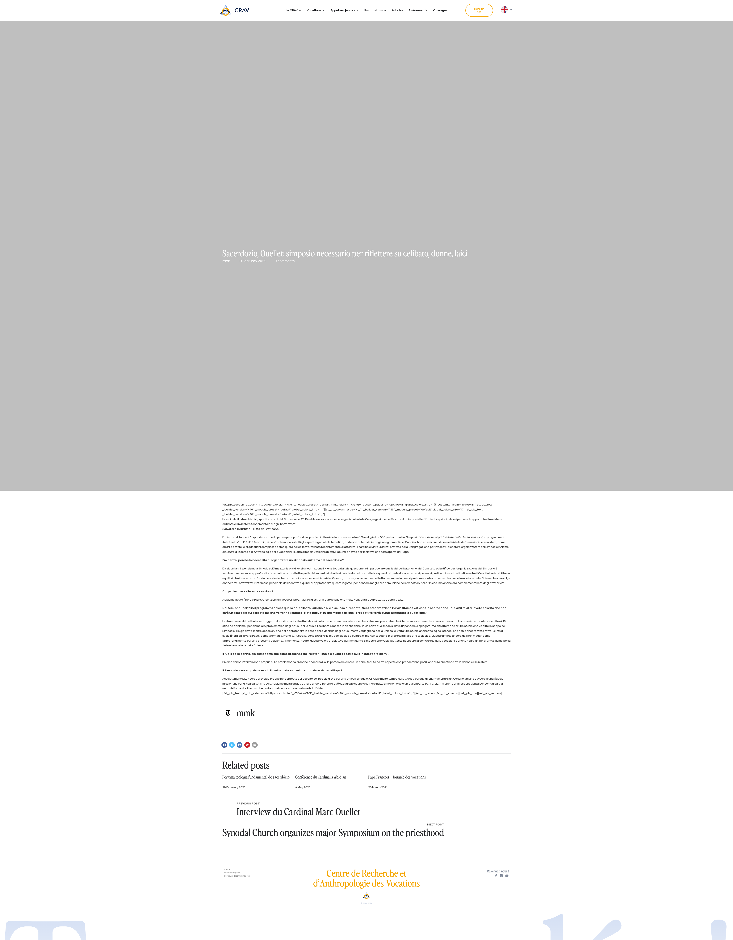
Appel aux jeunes (342, 10)
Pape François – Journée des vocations (397, 776)
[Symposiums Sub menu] (385, 10)
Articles (397, 10)
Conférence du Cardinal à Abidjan (320, 776)
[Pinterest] (247, 745)
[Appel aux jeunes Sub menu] (357, 10)
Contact (228, 869)
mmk (246, 712)
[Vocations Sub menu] (324, 10)
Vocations (314, 10)
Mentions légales (232, 872)
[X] (232, 745)
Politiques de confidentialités (237, 876)
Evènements (418, 10)
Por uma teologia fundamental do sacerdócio (256, 776)
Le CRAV (292, 10)
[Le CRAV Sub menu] (300, 10)
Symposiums (373, 10)
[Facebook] (224, 745)
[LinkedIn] (239, 745)
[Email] (255, 745)
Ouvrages (440, 10)
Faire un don (479, 10)
